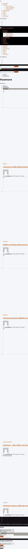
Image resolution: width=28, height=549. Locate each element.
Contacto (6, 16)
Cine (4, 13)
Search (16, 66)
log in (2, 536)
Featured (6, 87)
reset (2, 545)
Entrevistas (6, 10)
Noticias (5, 3)
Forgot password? (5, 538)
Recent (5, 86)
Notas (4, 11)
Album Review (10, 7)
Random (5, 89)
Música (5, 4)
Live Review (9, 6)
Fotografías (9, 9)
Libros (4, 14)
